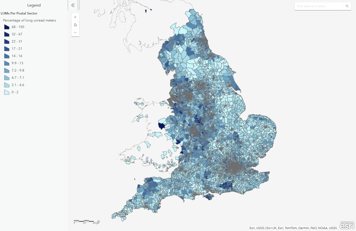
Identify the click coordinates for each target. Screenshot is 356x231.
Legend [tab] (34, 5)
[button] (75, 17)
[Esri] (347, 225)
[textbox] (319, 6)
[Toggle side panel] (73, 5)
